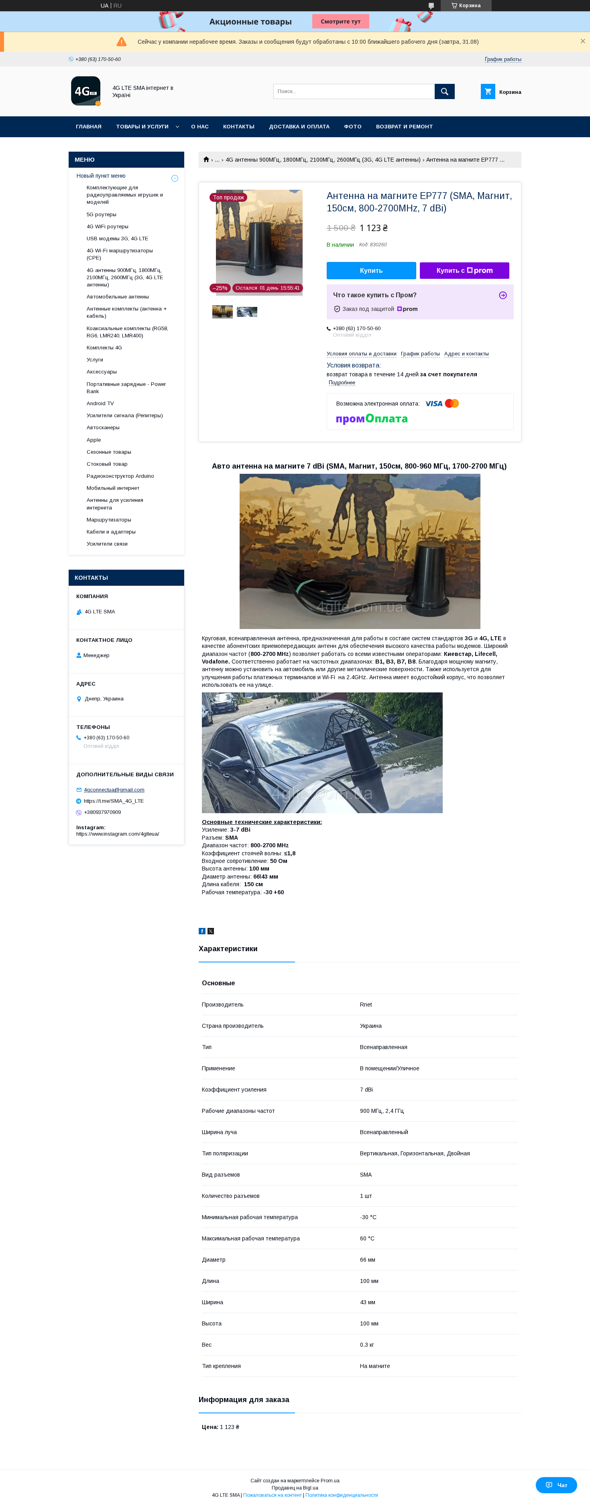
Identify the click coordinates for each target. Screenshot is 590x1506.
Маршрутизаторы (109, 520)
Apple (94, 440)
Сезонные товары (109, 452)
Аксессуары (102, 372)
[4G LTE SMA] (86, 106)
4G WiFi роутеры (107, 226)
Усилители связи (107, 544)
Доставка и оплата (299, 127)
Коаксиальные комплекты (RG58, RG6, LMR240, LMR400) (127, 332)
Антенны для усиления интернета (115, 503)
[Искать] (445, 91)
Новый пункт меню (101, 176)
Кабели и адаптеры (111, 532)
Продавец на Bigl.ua (295, 1488)
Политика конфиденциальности (341, 1495)
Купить (371, 270)
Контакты (238, 127)
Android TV (100, 403)
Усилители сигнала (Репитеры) (125, 415)
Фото (353, 127)
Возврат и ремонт (404, 127)
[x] (211, 932)
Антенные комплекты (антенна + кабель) (127, 312)
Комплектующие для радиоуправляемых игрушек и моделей (125, 195)
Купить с (451, 270)
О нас (200, 127)
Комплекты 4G (104, 348)
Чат (562, 1485)
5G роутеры (101, 214)
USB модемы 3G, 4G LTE (117, 238)
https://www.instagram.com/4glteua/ (117, 834)
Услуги (95, 360)
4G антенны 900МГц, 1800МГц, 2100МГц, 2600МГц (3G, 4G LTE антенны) (323, 159)
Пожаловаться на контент (272, 1495)
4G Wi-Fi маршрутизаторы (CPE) (120, 254)
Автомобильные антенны (118, 297)
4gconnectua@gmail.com (114, 790)
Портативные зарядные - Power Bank (126, 387)
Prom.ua (330, 1481)
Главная (89, 127)
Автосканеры (103, 427)
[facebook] (202, 932)
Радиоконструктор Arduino (120, 476)
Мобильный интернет (113, 488)
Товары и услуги (142, 127)
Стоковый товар (107, 464)
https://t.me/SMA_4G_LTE (114, 801)
